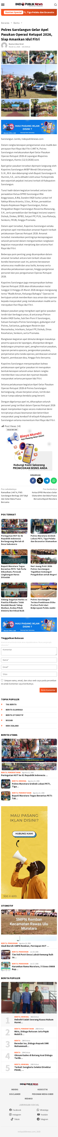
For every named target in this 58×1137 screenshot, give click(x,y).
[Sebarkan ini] (33, 481)
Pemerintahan (14, 772)
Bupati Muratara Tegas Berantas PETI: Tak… (32, 797)
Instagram (17, 1114)
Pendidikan (13, 943)
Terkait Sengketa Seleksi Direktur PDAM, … (32, 1068)
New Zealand (12, 725)
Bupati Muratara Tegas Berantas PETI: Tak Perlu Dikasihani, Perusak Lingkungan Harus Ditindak (13, 572)
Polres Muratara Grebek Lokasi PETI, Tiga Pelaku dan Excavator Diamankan (44, 538)
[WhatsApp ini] (54, 481)
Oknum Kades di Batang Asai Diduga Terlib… (33, 1056)
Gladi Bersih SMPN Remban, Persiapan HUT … (25, 946)
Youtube (44, 1114)
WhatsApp (44, 1110)
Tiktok (16, 1119)
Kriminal (22, 781)
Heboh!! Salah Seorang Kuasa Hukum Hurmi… (33, 1021)
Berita (4, 772)
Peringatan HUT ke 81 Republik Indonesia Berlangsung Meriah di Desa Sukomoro (12, 539)
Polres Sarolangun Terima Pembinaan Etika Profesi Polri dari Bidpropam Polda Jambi (43, 603)
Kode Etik (43, 1089)
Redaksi (29, 1098)
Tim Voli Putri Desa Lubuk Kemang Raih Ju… (32, 956)
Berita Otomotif (14, 715)
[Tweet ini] (40, 481)
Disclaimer (14, 1094)
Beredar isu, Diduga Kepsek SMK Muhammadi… (31, 1045)
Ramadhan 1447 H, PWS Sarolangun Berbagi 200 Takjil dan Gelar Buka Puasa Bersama (14, 495)
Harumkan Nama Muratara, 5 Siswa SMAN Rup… (33, 968)
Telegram (44, 1119)
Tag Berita (11, 704)
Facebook (17, 1110)
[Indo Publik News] (29, 4)
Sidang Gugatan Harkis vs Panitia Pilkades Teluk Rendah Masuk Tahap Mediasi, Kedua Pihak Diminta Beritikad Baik (14, 605)
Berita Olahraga (14, 709)
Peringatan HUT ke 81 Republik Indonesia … (24, 775)
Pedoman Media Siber (42, 1094)
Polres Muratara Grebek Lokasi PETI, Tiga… (31, 785)
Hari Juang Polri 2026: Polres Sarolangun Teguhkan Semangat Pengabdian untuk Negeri (44, 570)
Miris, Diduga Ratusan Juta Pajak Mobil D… (31, 1033)
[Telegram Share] (47, 481)
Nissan (9, 720)
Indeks (14, 1089)
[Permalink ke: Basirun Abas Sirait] (4, 45)
